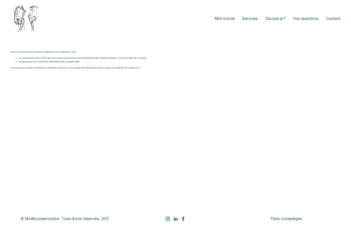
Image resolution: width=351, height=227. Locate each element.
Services (250, 18)
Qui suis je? (275, 18)
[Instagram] (167, 218)
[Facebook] (183, 218)
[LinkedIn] (175, 218)
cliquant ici (62, 67)
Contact (333, 18)
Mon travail (225, 18)
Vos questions (305, 18)
